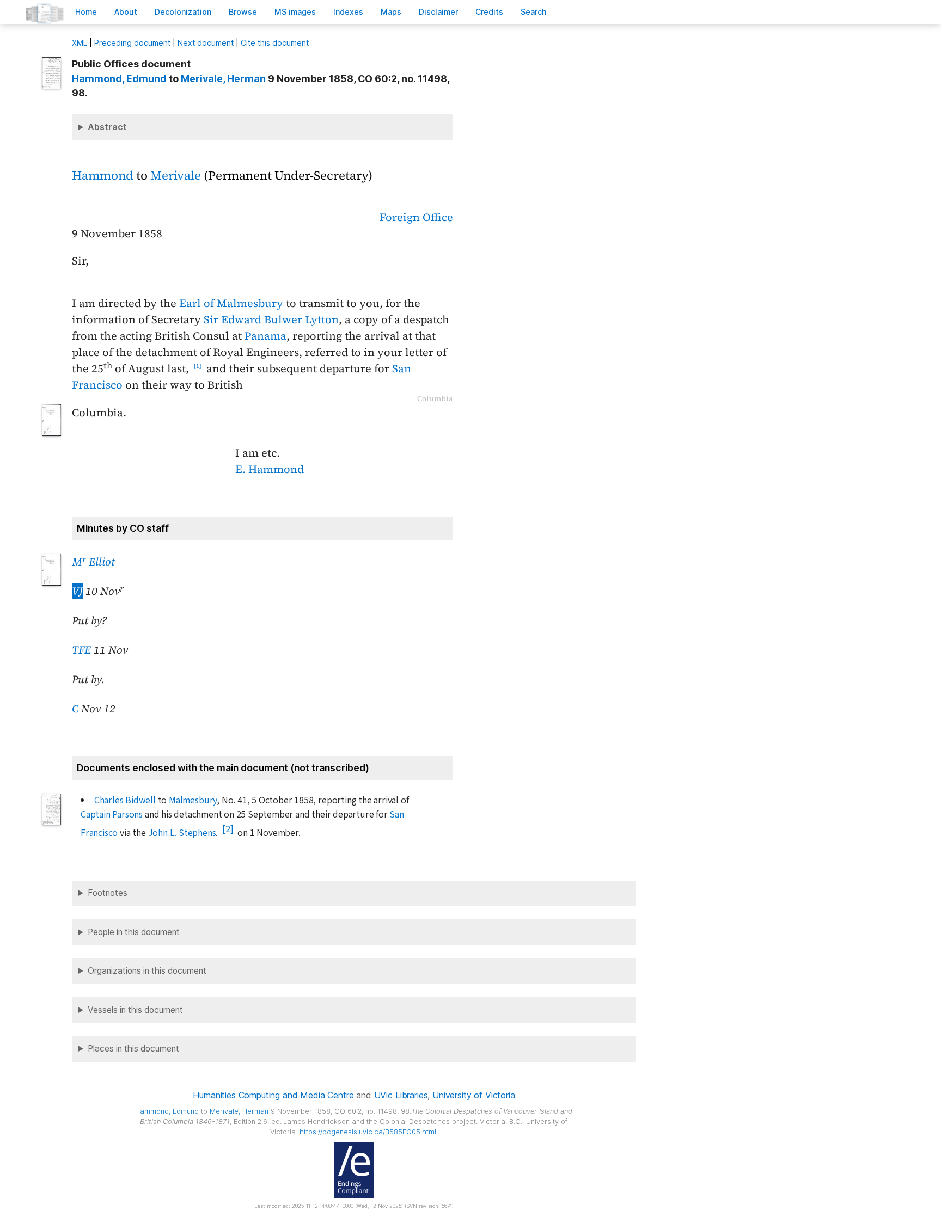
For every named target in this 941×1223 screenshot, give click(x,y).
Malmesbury (193, 800)
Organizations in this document (147, 971)
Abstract (107, 126)
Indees (348, 11)
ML (79, 42)
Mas (391, 11)
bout (125, 11)
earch (534, 11)
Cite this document (275, 42)
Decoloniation (183, 11)
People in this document (134, 932)
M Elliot (93, 561)
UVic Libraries (401, 1095)
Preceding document (132, 42)
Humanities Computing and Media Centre (273, 1095)
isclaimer (438, 11)
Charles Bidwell (125, 800)
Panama (265, 335)
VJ (77, 591)
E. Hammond (269, 469)
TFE (81, 649)
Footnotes (107, 893)
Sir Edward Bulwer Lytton (271, 319)
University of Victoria (473, 1095)
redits (489, 11)
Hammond (102, 175)
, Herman (223, 78)
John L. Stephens (182, 833)
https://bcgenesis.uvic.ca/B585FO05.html (368, 1132)
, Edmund (119, 78)
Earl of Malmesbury (231, 303)
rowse (243, 11)
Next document (206, 42)
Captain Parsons (112, 814)
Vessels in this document (135, 1010)
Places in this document (133, 1048)
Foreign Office (416, 217)
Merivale (175, 175)
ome (86, 11)
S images (295, 11)
